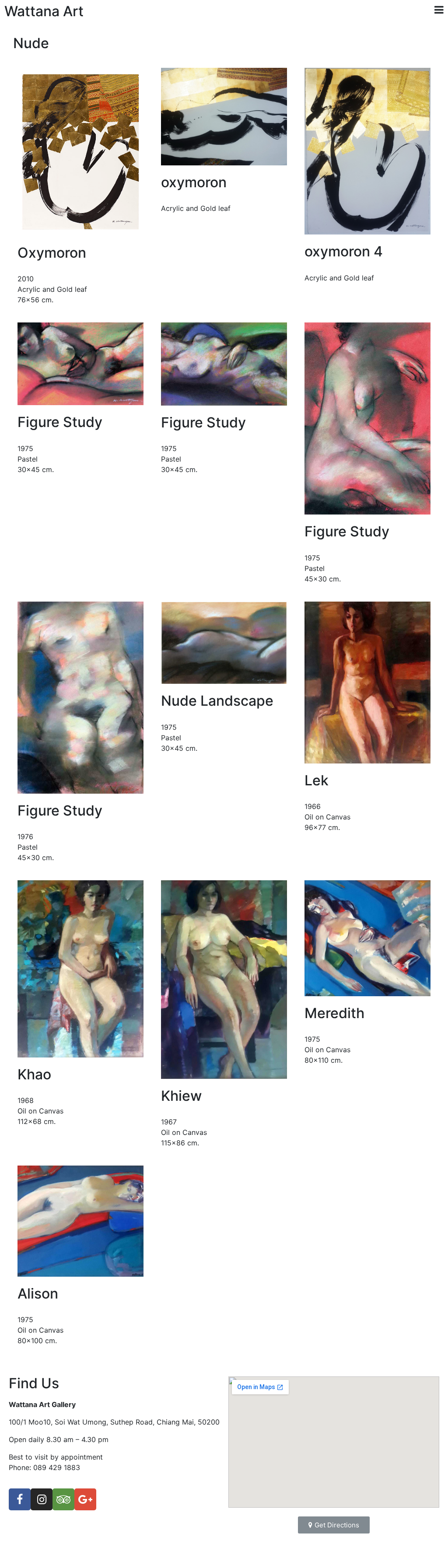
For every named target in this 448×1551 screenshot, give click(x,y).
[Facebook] (20, 1499)
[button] (334, 1524)
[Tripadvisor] (63, 1499)
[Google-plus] (85, 1499)
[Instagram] (41, 1499)
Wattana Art (44, 11)
